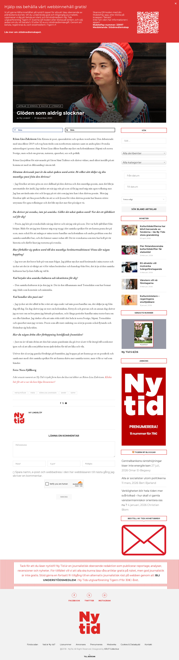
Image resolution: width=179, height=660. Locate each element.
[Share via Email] (66, 403)
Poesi (33, 393)
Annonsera (81, 644)
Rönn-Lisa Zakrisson (47, 393)
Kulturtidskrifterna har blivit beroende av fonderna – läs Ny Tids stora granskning (152, 230)
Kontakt (148, 644)
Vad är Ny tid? (49, 644)
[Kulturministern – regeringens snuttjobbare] (129, 300)
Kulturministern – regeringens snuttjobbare (149, 299)
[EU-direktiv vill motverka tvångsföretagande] (129, 267)
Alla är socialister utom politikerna (144, 478)
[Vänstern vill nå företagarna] (129, 284)
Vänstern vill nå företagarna (148, 281)
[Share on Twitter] (63, 403)
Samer (63, 393)
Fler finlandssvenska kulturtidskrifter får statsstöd (151, 249)
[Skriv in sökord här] (144, 141)
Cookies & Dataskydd (130, 644)
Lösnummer (65, 644)
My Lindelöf (24, 118)
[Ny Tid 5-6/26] (144, 334)
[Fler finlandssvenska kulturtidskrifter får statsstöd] (129, 250)
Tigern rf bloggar (145, 452)
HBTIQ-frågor (20, 393)
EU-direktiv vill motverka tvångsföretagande (151, 266)
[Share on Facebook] (60, 403)
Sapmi (73, 393)
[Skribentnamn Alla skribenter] (144, 153)
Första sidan (32, 644)
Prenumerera (96, 644)
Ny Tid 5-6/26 (130, 352)
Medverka (111, 644)
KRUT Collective (111, 649)
